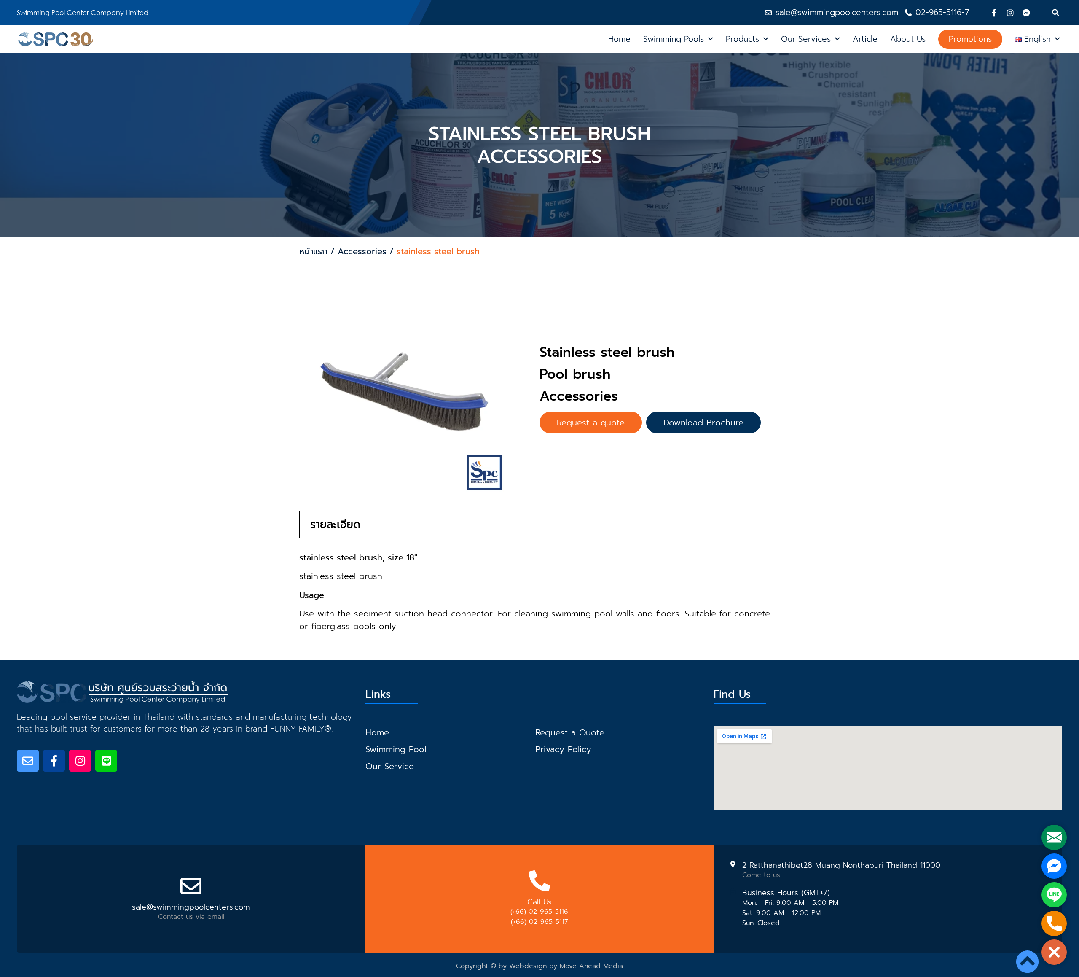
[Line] (106, 761)
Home (619, 39)
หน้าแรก (313, 251)
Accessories (362, 251)
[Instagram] (1010, 12)
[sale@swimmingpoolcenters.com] (190, 885)
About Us (908, 39)
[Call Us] (539, 880)
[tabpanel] (539, 585)
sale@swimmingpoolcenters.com (191, 907)
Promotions (970, 39)
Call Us (539, 902)
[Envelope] (28, 761)
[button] (1055, 12)
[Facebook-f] (994, 12)
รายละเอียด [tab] (335, 525)
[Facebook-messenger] (1026, 12)
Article (865, 39)
